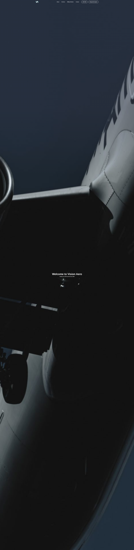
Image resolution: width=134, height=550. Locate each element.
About (58, 1)
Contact (77, 1)
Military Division (70, 1)
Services (63, 1)
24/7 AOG (84, 1)
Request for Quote (93, 1)
